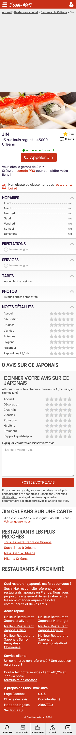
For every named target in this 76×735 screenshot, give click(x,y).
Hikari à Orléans (16, 559)
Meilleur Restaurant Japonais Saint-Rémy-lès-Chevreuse (19, 641)
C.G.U (42, 694)
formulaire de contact (20, 680)
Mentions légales (17, 705)
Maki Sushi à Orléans (19, 553)
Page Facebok (14, 694)
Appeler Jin (41, 157)
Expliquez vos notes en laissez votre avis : (29, 443)
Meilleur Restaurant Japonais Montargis (53, 619)
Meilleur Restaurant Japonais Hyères (53, 628)
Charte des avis (58, 501)
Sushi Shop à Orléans (20, 548)
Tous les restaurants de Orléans (27, 542)
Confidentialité (49, 699)
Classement (37, 732)
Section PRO (13, 710)
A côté (52, 732)
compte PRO (25, 171)
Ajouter (68, 732)
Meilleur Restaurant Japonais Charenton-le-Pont (53, 639)
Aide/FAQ (45, 705)
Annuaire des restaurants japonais (21, 4)
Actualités (22, 732)
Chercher (7, 732)
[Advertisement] (38, 54)
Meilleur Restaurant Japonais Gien (19, 628)
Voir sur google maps (17, 521)
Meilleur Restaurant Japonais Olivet (19, 619)
